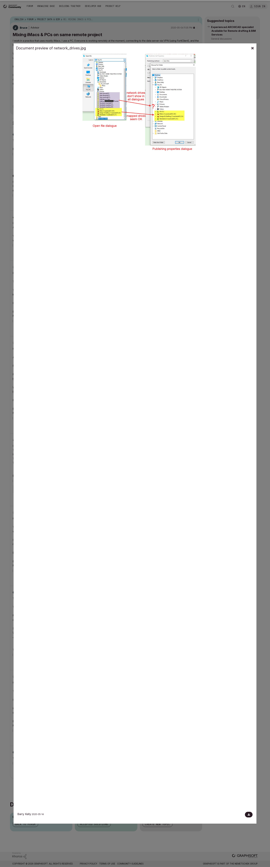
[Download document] (249, 814)
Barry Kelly (24, 814)
